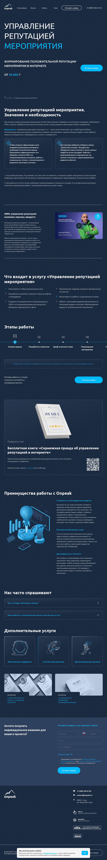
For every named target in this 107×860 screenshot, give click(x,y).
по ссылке (29, 468)
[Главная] (5, 97)
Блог (56, 8)
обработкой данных (50, 853)
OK (85, 853)
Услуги (33, 8)
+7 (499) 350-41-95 (94, 8)
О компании (22, 8)
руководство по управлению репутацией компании (67, 700)
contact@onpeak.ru (84, 795)
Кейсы (44, 8)
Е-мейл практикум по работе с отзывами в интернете (15, 700)
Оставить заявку (89, 380)
